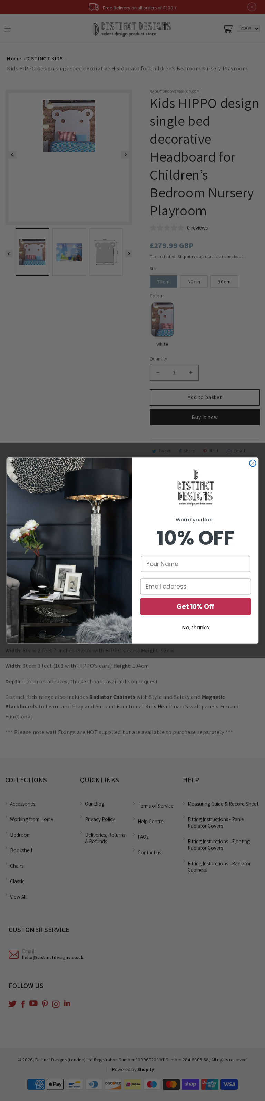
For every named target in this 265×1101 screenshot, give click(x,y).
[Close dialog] (252, 463)
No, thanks (195, 628)
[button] (196, 488)
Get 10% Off (195, 606)
